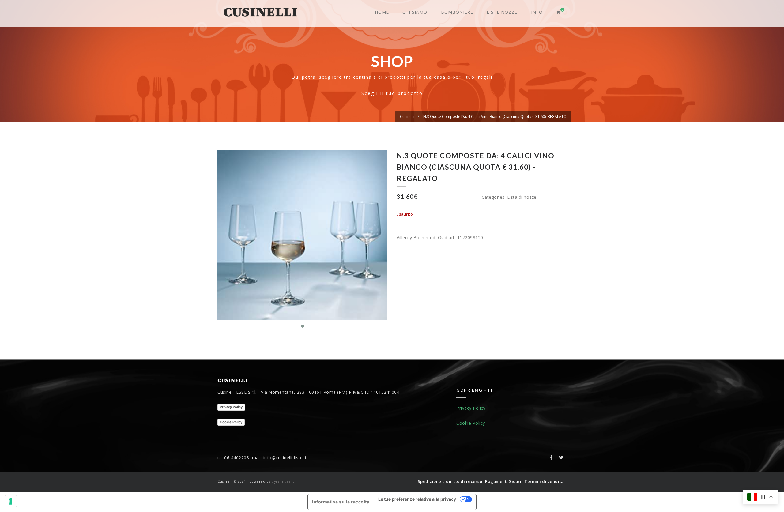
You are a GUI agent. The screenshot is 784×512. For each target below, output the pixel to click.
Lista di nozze (522, 197)
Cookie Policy (231, 422)
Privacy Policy (231, 407)
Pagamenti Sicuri (503, 481)
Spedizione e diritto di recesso (450, 481)
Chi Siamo (414, 12)
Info (537, 12)
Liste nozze (502, 12)
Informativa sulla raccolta (340, 501)
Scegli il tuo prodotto (392, 93)
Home (382, 12)
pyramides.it (283, 481)
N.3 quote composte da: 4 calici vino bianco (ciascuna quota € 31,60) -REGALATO (495, 116)
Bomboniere (457, 12)
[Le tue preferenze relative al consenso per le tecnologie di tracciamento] (11, 501)
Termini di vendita (544, 481)
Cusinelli (407, 116)
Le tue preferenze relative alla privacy (417, 499)
